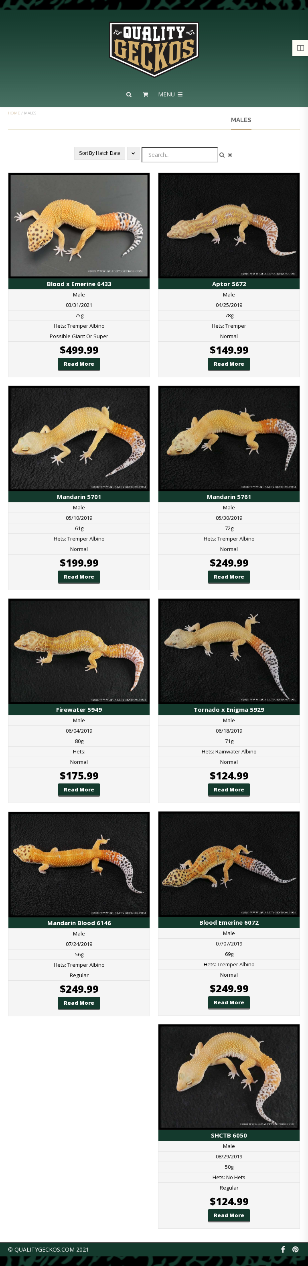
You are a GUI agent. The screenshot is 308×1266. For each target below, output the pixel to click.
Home (14, 113)
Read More (79, 363)
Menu (167, 94)
